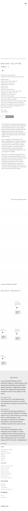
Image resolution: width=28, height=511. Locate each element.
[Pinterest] (5, 509)
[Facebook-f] (1, 509)
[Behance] (8, 509)
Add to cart (10, 116)
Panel (15, 284)
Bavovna (8, 58)
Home (3, 58)
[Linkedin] (10, 509)
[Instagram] (3, 509)
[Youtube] (12, 509)
